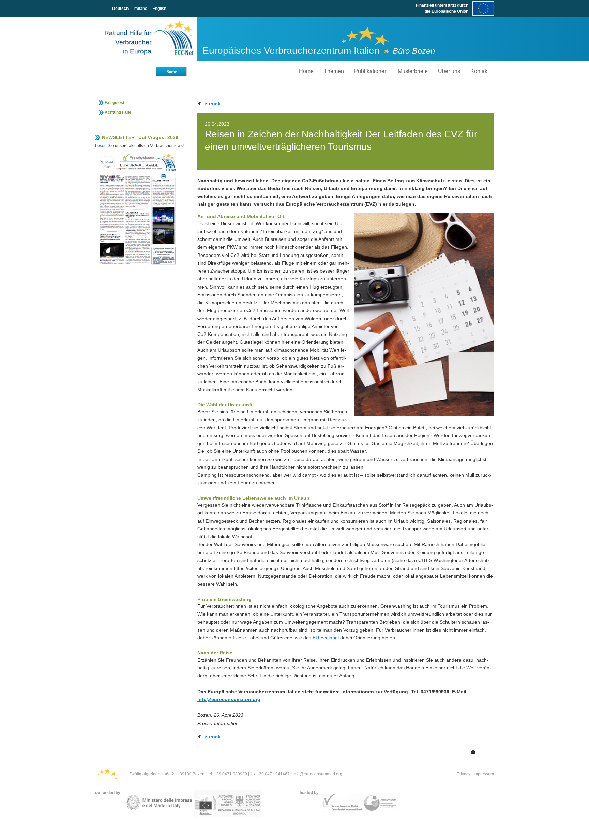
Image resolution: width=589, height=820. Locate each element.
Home (306, 71)
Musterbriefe (413, 71)
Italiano (140, 8)
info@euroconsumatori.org (228, 699)
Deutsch (120, 8)
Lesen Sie (104, 145)
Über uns (449, 71)
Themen (334, 71)
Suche (172, 71)
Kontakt (479, 71)
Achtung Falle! (119, 112)
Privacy (463, 774)
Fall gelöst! (115, 102)
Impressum (483, 774)
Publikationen (371, 71)
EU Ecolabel (326, 637)
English (159, 8)
